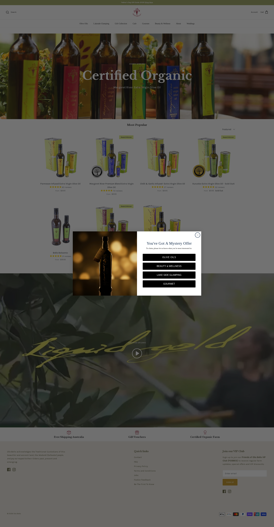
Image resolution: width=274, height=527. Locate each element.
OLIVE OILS (169, 257)
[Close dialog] (197, 235)
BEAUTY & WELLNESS (169, 266)
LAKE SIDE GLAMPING (169, 275)
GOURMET (169, 284)
